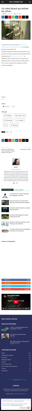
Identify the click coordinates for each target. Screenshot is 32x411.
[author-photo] (16, 165)
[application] (16, 302)
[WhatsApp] (13, 17)
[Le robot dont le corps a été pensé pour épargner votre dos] (5, 195)
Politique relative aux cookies (17, 405)
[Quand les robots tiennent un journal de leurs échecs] (5, 209)
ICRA (2, 99)
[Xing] (17, 183)
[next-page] (5, 236)
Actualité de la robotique (11, 5)
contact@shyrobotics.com (20, 393)
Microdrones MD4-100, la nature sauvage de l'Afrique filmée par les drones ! (8, 151)
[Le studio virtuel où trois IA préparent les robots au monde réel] (5, 230)
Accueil (2, 5)
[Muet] (26, 308)
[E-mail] (23, 17)
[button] (2, 2)
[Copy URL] (26, 17)
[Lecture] (3, 308)
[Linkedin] (16, 17)
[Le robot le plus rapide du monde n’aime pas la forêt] (5, 216)
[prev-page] (2, 236)
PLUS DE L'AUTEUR (18, 190)
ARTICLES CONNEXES (7, 190)
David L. (5, 13)
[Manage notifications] (28, 408)
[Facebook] (2, 17)
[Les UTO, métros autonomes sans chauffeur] (5, 336)
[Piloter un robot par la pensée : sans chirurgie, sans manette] (5, 223)
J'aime (28, 279)
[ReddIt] (20, 17)
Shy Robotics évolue (26, 149)
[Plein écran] (28, 308)
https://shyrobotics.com (16, 169)
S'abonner (27, 289)
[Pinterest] (9, 17)
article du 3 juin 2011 (17, 56)
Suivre (27, 283)
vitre (11, 132)
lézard (7, 132)
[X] (6, 17)
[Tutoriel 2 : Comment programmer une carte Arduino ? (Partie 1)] (5, 329)
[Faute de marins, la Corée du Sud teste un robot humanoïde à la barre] (5, 202)
